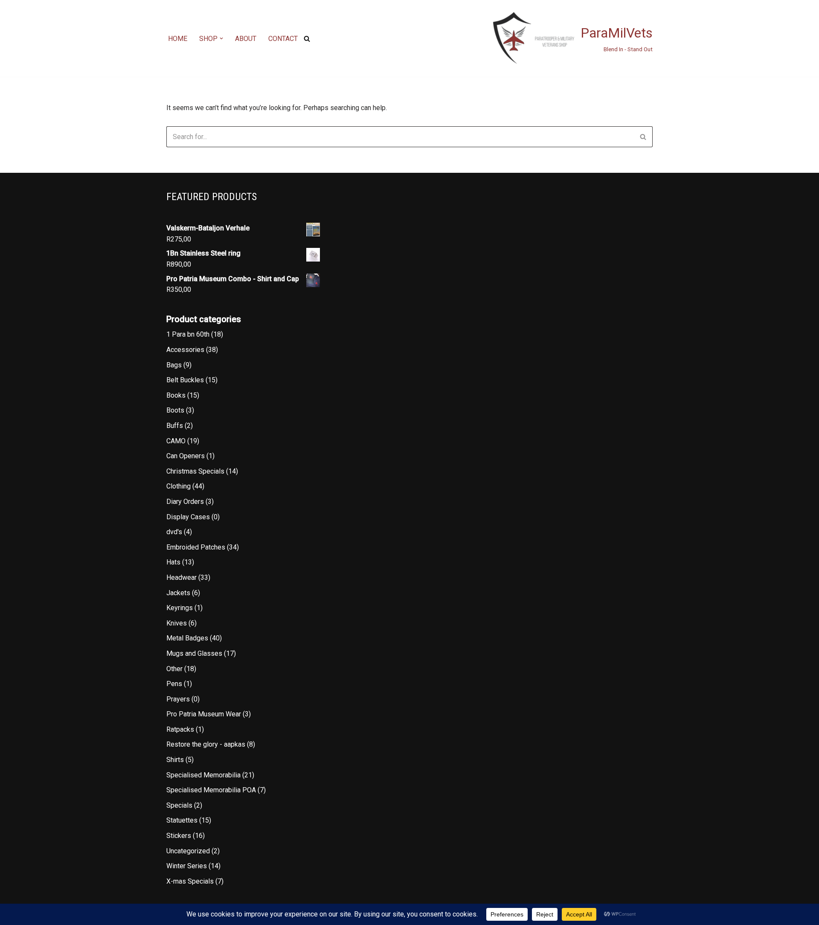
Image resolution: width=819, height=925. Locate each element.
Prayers (178, 699)
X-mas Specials (190, 881)
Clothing (178, 486)
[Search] (307, 38)
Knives (176, 623)
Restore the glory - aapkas (205, 744)
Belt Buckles (185, 380)
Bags (174, 365)
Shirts (175, 760)
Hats (173, 562)
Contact (283, 39)
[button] (221, 38)
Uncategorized (188, 851)
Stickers (178, 836)
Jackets (178, 593)
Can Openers (185, 456)
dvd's (174, 532)
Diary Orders (185, 501)
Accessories (185, 350)
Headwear (181, 577)
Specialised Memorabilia (203, 775)
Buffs (174, 426)
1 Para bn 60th (187, 334)
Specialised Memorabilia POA (211, 790)
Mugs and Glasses (194, 653)
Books (176, 395)
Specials (179, 805)
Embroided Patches (195, 547)
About (245, 39)
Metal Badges (187, 638)
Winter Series (186, 866)
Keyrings (179, 608)
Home (177, 39)
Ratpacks (180, 729)
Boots (175, 410)
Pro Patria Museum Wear (203, 714)
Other (174, 669)
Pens (174, 684)
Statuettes (181, 820)
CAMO (176, 441)
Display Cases (188, 517)
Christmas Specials (195, 471)
